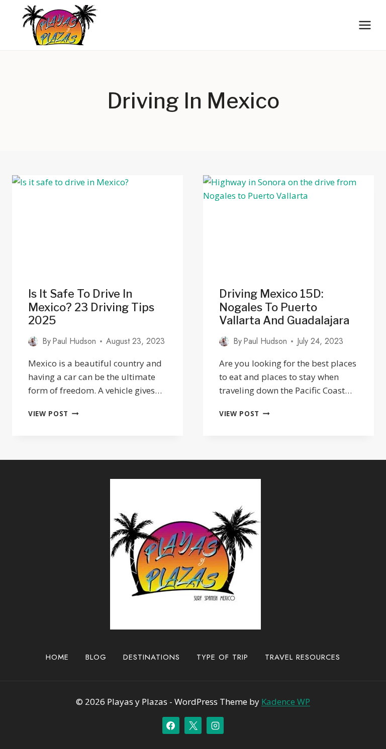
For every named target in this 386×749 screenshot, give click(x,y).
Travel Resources (302, 657)
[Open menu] (364, 25)
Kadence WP (285, 701)
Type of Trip (222, 657)
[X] (193, 725)
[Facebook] (170, 725)
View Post (53, 413)
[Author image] (33, 341)
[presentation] (97, 223)
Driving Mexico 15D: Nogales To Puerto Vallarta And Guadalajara (284, 307)
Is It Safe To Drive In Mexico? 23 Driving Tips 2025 (91, 307)
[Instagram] (215, 725)
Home (57, 657)
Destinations (151, 657)
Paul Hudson (74, 341)
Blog (96, 657)
